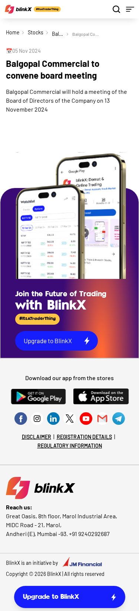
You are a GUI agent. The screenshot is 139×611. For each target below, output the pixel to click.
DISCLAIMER (36, 437)
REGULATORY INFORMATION (69, 446)
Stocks (35, 32)
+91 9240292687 (89, 533)
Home (12, 32)
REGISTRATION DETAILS (84, 437)
